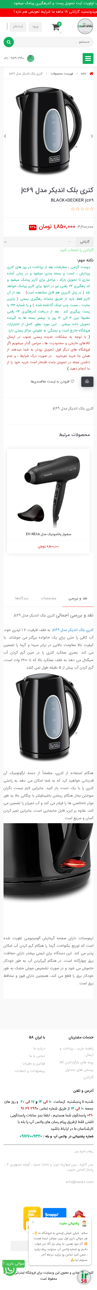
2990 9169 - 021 (14, 58)
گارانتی (88, 1077)
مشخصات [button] (48, 598)
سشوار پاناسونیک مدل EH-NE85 (48, 534)
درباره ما (39, 1048)
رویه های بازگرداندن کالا (76, 1062)
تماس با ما (37, 1056)
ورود (35, 26)
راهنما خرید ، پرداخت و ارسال (76, 1052)
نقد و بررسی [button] (78, 598)
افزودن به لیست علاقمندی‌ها (50, 381)
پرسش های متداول (79, 1070)
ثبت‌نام (18, 26)
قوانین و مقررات (33, 1063)
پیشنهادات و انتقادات (29, 1071)
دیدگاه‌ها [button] (21, 598)
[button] (57, 26)
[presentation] (92, 136)
